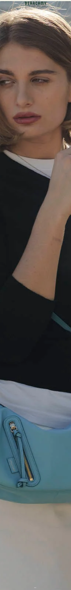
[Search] (68, 1)
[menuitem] (27, 6)
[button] (35, 587)
